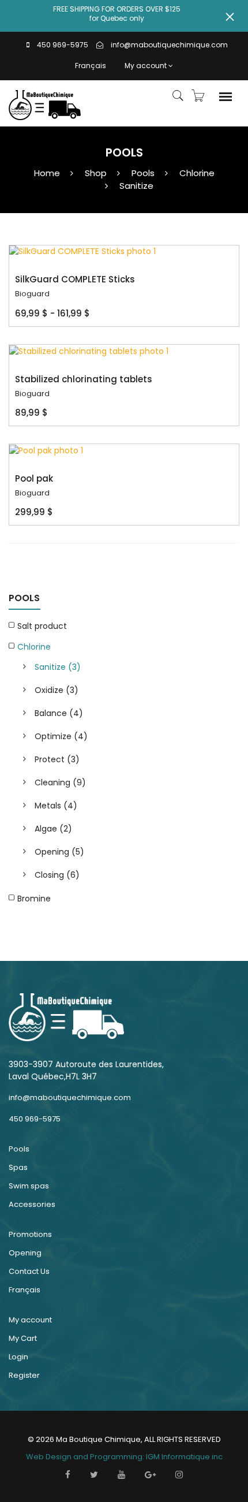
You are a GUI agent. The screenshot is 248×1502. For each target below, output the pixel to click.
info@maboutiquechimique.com (169, 45)
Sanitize (136, 186)
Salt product (42, 626)
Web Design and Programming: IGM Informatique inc (124, 1456)
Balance (59, 713)
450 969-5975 (62, 45)
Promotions (30, 1234)
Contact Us (29, 1271)
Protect (57, 759)
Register (24, 1375)
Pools (143, 173)
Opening (59, 852)
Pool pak (34, 478)
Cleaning (60, 782)
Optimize (61, 736)
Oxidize (56, 690)
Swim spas (29, 1185)
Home (47, 173)
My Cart (23, 1338)
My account (146, 65)
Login (18, 1356)
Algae (53, 828)
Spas (18, 1167)
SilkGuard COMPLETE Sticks (75, 279)
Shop (96, 173)
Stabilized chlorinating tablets (83, 379)
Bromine (34, 898)
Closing (57, 875)
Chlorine (197, 173)
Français (90, 65)
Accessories (32, 1204)
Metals (56, 805)
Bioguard (32, 293)
